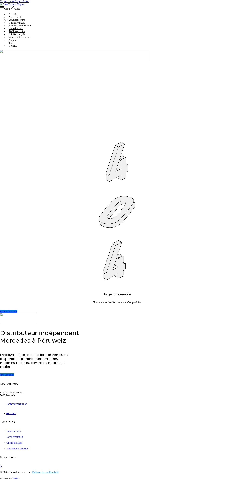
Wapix (16, 478)
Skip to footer (22, 1)
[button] (117, 8)
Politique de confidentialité (45, 472)
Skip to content (7, 1)
